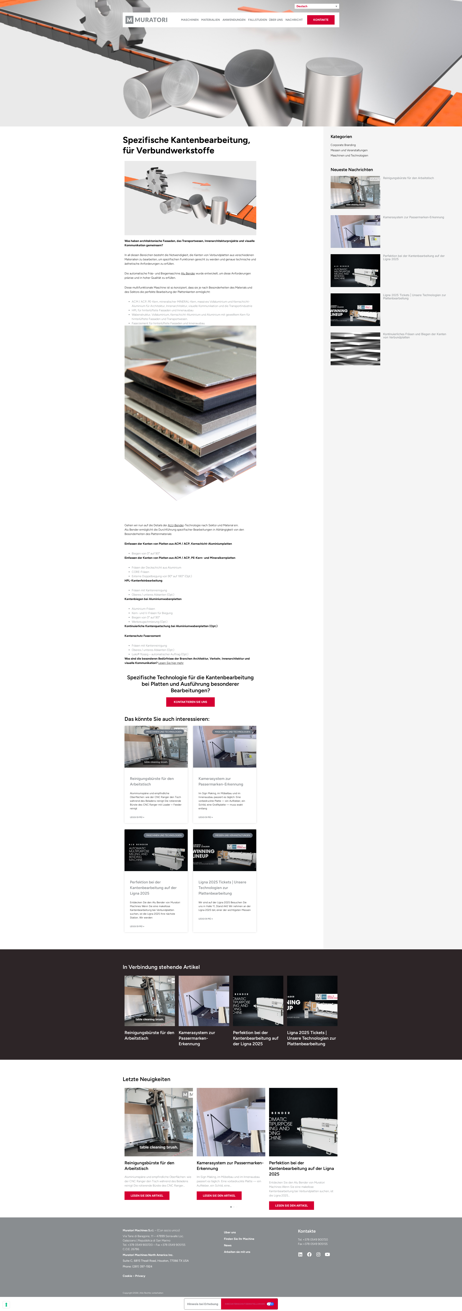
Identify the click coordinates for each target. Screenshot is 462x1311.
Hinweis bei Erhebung (202, 1304)
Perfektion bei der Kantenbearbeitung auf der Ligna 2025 (153, 887)
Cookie (127, 1276)
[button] (317, 6)
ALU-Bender (176, 525)
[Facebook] (309, 1254)
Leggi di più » (137, 817)
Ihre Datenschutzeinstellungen (245, 1304)
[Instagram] (318, 1254)
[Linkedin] (300, 1254)
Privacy (140, 1276)
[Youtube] (327, 1254)
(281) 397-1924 (142, 1266)
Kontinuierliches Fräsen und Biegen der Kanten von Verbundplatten (414, 335)
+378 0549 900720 (315, 1239)
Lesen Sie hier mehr (171, 663)
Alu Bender (188, 273)
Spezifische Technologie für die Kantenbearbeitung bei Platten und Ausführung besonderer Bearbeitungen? (190, 684)
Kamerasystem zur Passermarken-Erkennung (413, 217)
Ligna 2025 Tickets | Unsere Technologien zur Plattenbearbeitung (222, 887)
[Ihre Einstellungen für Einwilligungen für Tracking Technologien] (6, 1304)
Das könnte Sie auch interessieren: (167, 719)
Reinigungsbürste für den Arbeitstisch (408, 178)
